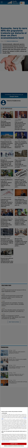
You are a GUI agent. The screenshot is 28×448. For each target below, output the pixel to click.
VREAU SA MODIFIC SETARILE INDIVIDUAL (14, 446)
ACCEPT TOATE (14, 443)
